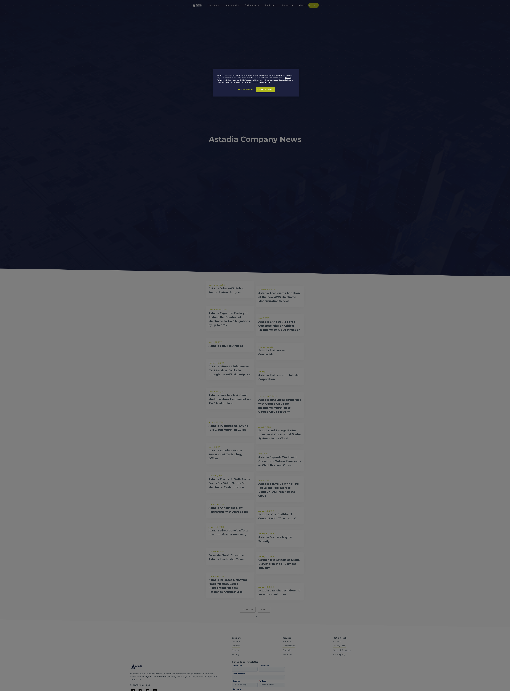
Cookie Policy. (264, 82)
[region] (256, 82)
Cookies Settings (245, 89)
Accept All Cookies (265, 89)
